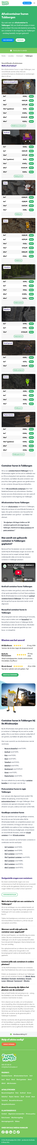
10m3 (8, 1080)
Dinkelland (5, 979)
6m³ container (9, 850)
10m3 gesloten (21, 1080)
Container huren (7, 1076)
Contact (4, 1114)
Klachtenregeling (17, 1118)
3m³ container (9, 847)
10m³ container (10, 854)
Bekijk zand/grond (18, 370)
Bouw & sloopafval (8, 1093)
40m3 (4, 1083)
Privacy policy (30, 1114)
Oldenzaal (10, 981)
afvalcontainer (13, 507)
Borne (33, 976)
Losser (4, 981)
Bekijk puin (18, 214)
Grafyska (32, 1140)
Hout (6, 759)
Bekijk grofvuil (18, 176)
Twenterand (18, 981)
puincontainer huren (8, 801)
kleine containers (26, 528)
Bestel (31, 96)
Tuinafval (8, 762)
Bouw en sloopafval (11, 748)
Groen (7, 772)
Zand (22, 1097)
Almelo (28, 976)
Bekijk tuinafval (19, 302)
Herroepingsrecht (7, 1121)
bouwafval (25, 619)
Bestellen (20, 40)
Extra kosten (6, 1118)
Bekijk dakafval (18, 336)
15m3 (13, 1080)
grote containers (8, 530)
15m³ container (10, 861)
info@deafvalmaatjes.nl (9, 1067)
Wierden (27, 981)
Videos (17, 1121)
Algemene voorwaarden (16, 1114)
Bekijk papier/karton (18, 454)
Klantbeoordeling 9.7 (20, 51)
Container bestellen (9, 894)
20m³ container (10, 864)
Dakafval (8, 766)
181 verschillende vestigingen (16, 489)
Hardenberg (21, 979)
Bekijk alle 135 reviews (10, 675)
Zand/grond (9, 769)
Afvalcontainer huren (21, 1076)
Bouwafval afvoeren (16, 1100)
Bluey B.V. (6, 1142)
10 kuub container (19, 835)
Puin (6, 755)
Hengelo (28, 979)
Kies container (27, 3)
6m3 (3, 1080)
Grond (28, 1097)
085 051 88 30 (6, 1065)
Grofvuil (7, 752)
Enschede (12, 979)
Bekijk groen (18, 408)
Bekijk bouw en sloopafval (18, 125)
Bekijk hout (18, 260)
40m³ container (10, 868)
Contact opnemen (8, 1044)
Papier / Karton (14, 1097)
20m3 (30, 1080)
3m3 (30, 1076)
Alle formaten (11, 1083)
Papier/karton (9, 776)
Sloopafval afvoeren (8, 1104)
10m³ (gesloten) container (13, 857)
